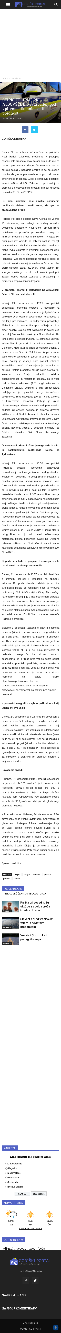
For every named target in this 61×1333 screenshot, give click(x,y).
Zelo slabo (13, 1182)
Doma (5, 78)
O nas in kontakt (30, 1322)
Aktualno (7, 911)
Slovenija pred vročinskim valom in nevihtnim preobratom (37, 923)
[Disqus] (30, 1006)
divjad (17, 874)
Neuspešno (14, 1177)
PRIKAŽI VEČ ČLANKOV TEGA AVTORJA (25, 893)
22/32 (50, 1222)
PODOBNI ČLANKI (13, 888)
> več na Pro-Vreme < (30, 1228)
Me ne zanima (15, 1186)
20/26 (11, 1222)
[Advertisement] (30, 43)
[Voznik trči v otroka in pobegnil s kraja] (10, 939)
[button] (56, 4)
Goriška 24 (16, 78)
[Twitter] (35, 1280)
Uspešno (12, 1168)
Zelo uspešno (15, 1163)
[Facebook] (26, 1280)
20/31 (30, 1222)
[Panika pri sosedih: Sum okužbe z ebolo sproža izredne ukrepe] (10, 906)
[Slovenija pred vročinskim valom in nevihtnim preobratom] (10, 923)
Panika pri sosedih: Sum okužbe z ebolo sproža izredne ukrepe (35, 906)
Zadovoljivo (14, 1172)
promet (6, 878)
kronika (36, 874)
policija (47, 874)
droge (27, 874)
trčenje (17, 878)
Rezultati (38, 1193)
